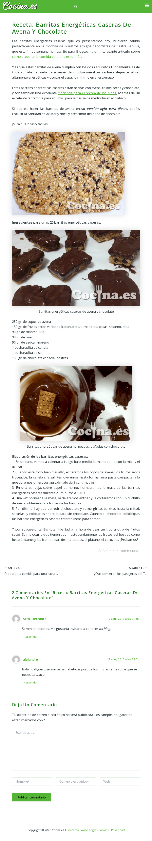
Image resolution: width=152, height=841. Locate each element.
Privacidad (118, 830)
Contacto (72, 830)
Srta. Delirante (35, 618)
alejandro (30, 659)
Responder (30, 636)
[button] (76, 6)
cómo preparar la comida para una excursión (46, 56)
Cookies (103, 830)
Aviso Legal (88, 830)
